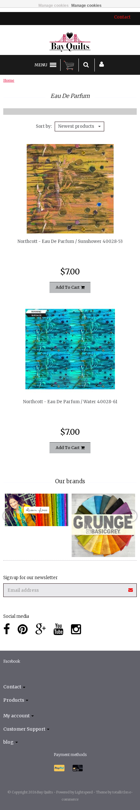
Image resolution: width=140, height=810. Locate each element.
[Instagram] (76, 629)
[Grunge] (103, 525)
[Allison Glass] (36, 510)
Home (8, 80)
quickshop (70, 220)
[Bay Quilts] (70, 42)
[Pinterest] (23, 629)
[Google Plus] (40, 629)
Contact (122, 17)
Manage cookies (53, 5)
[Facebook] (6, 629)
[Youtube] (58, 629)
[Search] (86, 65)
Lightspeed (84, 792)
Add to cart (68, 287)
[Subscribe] (131, 588)
